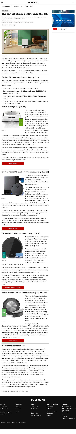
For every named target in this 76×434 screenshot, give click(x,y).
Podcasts (49, 408)
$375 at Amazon (13, 163)
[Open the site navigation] (11, 2)
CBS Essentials (6, 6)
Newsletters (50, 406)
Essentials (12, 10)
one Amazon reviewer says (18, 326)
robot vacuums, (10, 59)
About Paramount (66, 406)
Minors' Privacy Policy (36, 415)
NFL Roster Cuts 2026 (6, 411)
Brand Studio (50, 413)
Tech (22, 6)
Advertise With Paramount (69, 408)
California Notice (35, 408)
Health (31, 6)
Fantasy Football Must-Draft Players (6, 413)
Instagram (18, 411)
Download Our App (52, 411)
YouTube (18, 406)
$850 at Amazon (12, 228)
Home (26, 6)
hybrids (4, 65)
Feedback (64, 416)
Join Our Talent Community (66, 411)
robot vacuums (15, 65)
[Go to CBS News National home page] (33, 2)
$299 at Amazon (12, 340)
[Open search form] (73, 2)
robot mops (35, 71)
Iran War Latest (4, 408)
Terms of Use (34, 413)
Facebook (18, 408)
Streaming (16, 6)
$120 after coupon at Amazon (13, 287)
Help (63, 414)
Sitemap (49, 415)
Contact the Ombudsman (68, 418)
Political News (3, 406)
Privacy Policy (34, 406)
